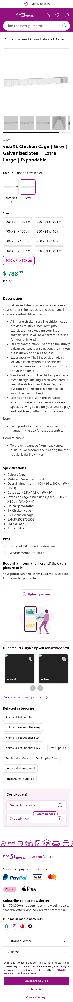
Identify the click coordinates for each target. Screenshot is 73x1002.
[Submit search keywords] (64, 25)
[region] (36, 979)
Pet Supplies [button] (58, 748)
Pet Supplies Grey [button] (17, 758)
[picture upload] (36, 620)
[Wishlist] (57, 15)
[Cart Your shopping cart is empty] (66, 15)
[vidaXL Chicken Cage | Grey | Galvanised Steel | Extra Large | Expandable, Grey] (36, 82)
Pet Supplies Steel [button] (47, 758)
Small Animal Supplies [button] (20, 778)
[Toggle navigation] (6, 14)
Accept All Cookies (36, 981)
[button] (11, 192)
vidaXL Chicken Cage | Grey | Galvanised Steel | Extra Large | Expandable (35, 153)
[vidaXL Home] (25, 15)
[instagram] (14, 926)
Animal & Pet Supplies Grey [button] (23, 727)
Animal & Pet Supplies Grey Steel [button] (25, 748)
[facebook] (6, 926)
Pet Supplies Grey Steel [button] (20, 768)
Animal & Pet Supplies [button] (20, 717)
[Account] (48, 15)
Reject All (36, 989)
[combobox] (36, 26)
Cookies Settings (36, 997)
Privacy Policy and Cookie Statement (34, 971)
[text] (13, 274)
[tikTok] (30, 926)
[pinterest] (22, 926)
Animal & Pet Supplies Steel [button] (23, 737)
